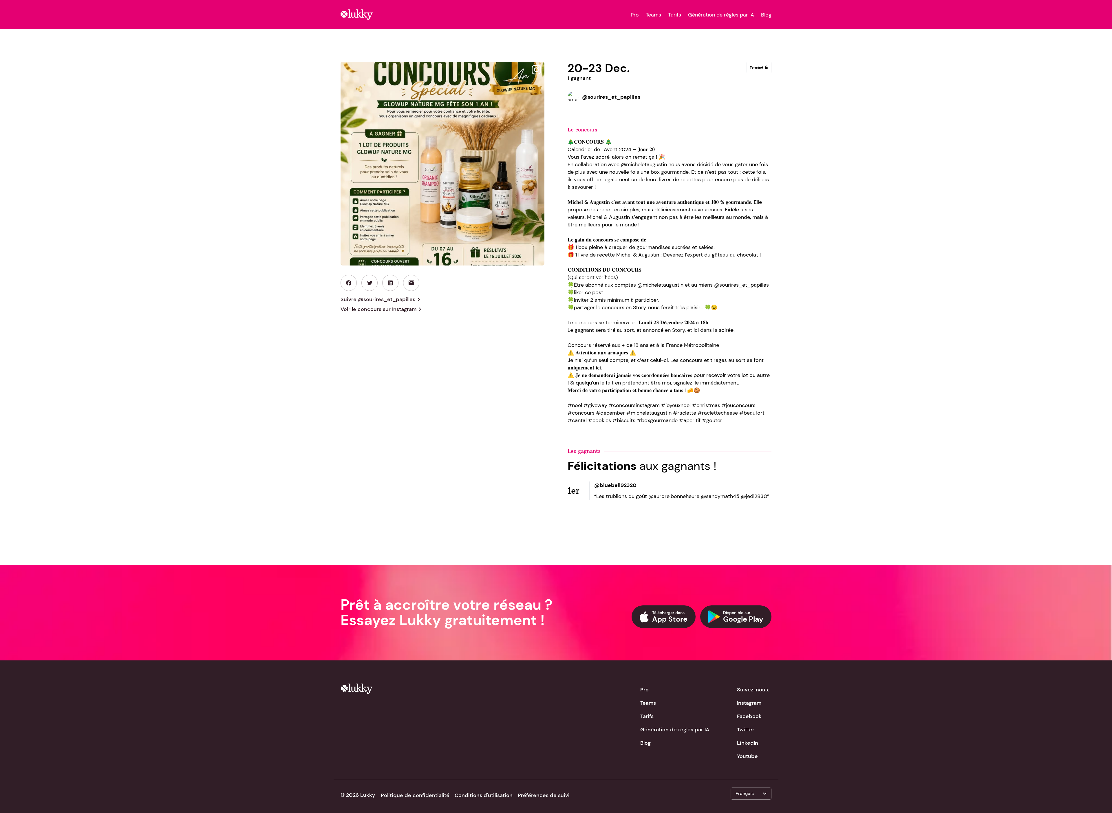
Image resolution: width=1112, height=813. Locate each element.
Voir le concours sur (382, 309)
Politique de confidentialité (415, 795)
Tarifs (674, 14)
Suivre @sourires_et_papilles (381, 299)
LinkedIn (747, 742)
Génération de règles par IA (721, 14)
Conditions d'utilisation (484, 795)
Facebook (749, 716)
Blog (766, 14)
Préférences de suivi (544, 795)
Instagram (749, 703)
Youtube (747, 756)
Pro (635, 14)
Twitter (745, 729)
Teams (653, 14)
